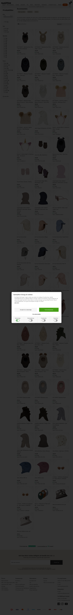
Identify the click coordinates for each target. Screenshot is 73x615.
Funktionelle (43, 318)
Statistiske (55, 318)
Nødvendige (17, 318)
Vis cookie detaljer (36, 314)
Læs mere (16, 302)
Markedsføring (30, 318)
